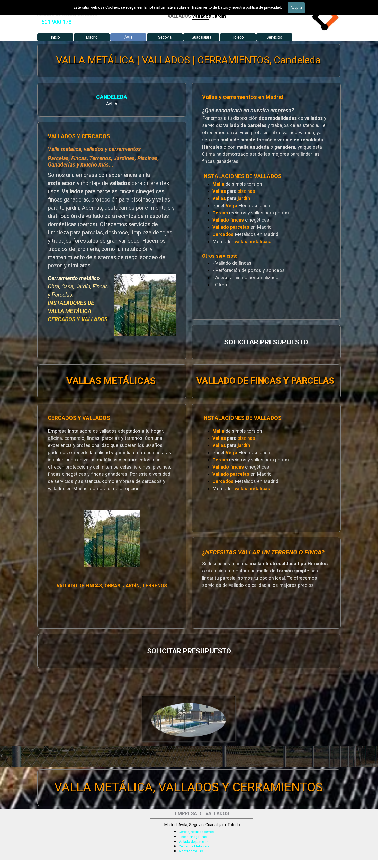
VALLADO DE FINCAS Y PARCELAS (265, 380)
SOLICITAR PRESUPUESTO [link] (266, 342)
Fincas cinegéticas (193, 837)
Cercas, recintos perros (196, 832)
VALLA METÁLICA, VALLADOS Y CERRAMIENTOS (188, 787)
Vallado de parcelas (193, 842)
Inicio (55, 37)
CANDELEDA (112, 97)
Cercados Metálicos (194, 846)
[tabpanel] (56, 22)
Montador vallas (191, 851)
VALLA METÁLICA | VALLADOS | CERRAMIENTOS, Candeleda (188, 60)
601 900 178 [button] (56, 22)
